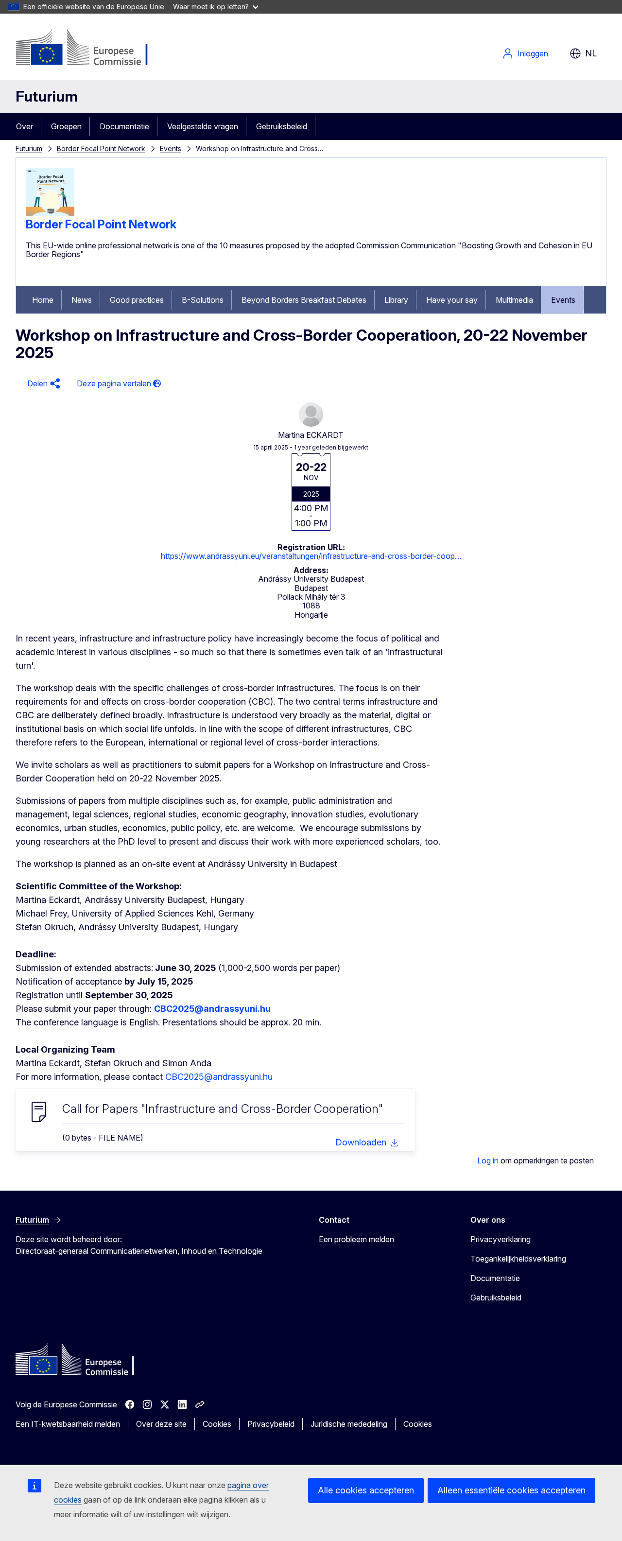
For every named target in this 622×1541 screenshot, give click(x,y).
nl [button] (591, 53)
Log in (488, 1160)
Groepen (66, 126)
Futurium (47, 96)
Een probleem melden (356, 1239)
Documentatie (124, 126)
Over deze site (161, 1424)
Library (396, 300)
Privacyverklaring (500, 1239)
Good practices (137, 300)
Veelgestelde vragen (202, 126)
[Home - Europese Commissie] (94, 48)
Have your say (452, 300)
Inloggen (533, 53)
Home (42, 300)
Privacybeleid (270, 1424)
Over (24, 126)
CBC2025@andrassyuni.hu (219, 1077)
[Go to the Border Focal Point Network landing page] (50, 213)
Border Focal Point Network (101, 148)
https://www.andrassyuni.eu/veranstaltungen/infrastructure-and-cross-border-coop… (311, 556)
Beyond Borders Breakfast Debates (304, 300)
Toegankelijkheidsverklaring (518, 1259)
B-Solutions (203, 300)
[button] (42, 384)
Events (170, 148)
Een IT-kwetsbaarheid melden (68, 1424)
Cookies (217, 1424)
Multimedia (514, 300)
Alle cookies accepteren (366, 1490)
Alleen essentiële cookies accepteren (511, 1490)
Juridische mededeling (349, 1424)
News (81, 300)
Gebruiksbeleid (281, 126)
